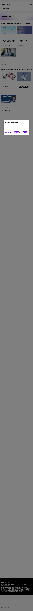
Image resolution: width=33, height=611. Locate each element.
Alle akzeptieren (25, 132)
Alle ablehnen (16, 132)
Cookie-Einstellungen (8, 132)
